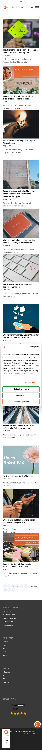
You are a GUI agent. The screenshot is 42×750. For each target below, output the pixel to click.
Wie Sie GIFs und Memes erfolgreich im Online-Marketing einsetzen (19, 521)
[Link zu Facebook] (27, 733)
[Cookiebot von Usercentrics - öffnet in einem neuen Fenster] (30, 347)
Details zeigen (29, 382)
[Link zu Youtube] (34, 733)
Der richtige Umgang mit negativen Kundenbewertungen (17, 285)
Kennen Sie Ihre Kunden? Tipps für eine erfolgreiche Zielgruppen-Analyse (19, 426)
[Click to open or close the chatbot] (37, 724)
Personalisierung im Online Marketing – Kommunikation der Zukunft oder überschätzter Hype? (19, 193)
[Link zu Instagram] (30, 733)
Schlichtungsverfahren (9, 618)
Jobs (4, 645)
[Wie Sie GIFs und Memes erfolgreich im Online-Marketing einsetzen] (21, 503)
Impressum (6, 686)
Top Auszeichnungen (9, 615)
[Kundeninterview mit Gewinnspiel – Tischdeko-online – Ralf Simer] (21, 547)
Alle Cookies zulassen (21, 389)
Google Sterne (7, 611)
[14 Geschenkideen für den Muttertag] (21, 460)
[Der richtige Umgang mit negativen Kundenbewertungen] (21, 268)
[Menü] (36, 7)
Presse (5, 655)
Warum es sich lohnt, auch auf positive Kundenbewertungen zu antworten (19, 241)
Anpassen (20, 395)
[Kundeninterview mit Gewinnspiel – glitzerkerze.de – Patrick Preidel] (21, 80)
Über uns (5, 641)
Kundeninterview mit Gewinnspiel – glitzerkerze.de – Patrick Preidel (18, 97)
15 (25, 586)
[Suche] (31, 7)
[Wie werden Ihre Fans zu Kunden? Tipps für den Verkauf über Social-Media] (21, 318)
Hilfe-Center (6, 672)
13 (17, 586)
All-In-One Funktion (8, 622)
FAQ (4, 675)
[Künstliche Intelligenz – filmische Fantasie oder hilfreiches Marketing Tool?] (21, 33)
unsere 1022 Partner (17, 358)
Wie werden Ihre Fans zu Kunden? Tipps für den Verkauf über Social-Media (21, 336)
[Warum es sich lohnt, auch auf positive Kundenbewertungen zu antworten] (21, 223)
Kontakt (5, 652)
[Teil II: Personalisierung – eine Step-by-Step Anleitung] (21, 124)
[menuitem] (31, 7)
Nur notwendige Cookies (21, 401)
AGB (4, 679)
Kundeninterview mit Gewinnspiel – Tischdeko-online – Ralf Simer (18, 565)
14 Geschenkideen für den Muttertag (18, 476)
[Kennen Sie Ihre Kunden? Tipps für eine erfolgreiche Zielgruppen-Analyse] (21, 409)
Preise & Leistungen (8, 625)
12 (13, 586)
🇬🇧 (21, 1)
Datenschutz (6, 682)
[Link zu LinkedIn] (24, 733)
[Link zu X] (37, 733)
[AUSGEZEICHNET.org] (18, 718)
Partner (5, 648)
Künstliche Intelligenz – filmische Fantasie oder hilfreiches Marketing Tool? (20, 51)
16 (5, 590)
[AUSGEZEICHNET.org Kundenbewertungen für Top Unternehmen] (17, 7)
